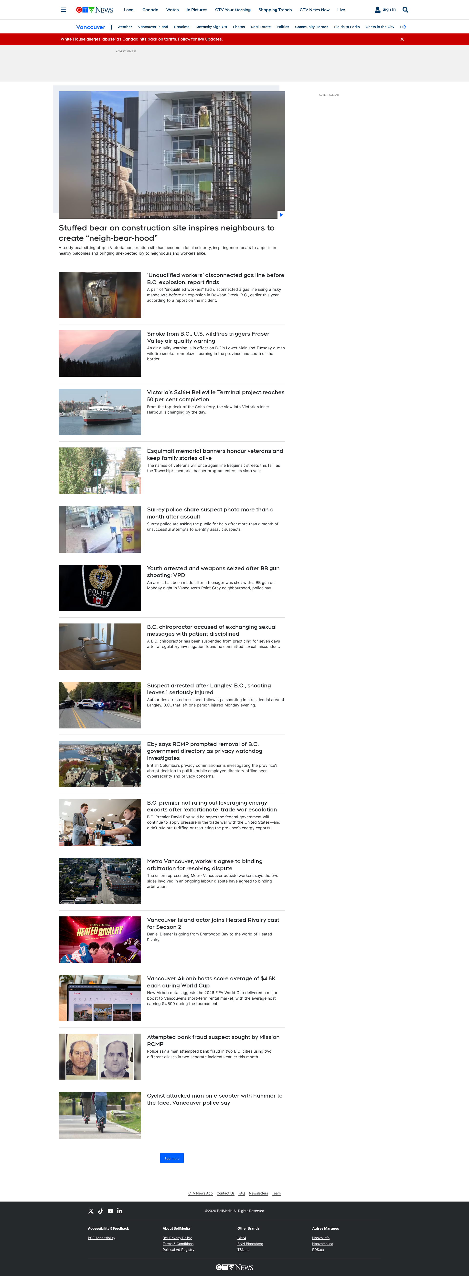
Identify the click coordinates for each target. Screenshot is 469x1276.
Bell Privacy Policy (177, 1238)
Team (276, 1193)
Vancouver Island (153, 27)
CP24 (241, 1238)
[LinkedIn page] (120, 1211)
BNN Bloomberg (250, 1244)
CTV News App (200, 1193)
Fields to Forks (347, 27)
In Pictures (197, 10)
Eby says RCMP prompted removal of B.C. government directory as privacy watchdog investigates (204, 751)
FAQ (241, 1193)
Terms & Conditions (178, 1244)
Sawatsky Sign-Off (211, 27)
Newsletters (258, 1193)
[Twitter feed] (91, 1211)
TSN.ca (243, 1249)
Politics (283, 27)
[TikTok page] (101, 1211)
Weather (124, 27)
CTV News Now (315, 10)
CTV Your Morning (233, 10)
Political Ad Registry (178, 1249)
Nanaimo (182, 27)
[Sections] (63, 10)
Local (129, 10)
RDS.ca (318, 1249)
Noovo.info (321, 1238)
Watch (172, 10)
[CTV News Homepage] (94, 10)
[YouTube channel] (110, 1211)
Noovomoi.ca (322, 1244)
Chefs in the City (380, 27)
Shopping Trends (275, 10)
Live (341, 10)
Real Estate (261, 27)
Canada (150, 10)
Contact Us (225, 1193)
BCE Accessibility (101, 1238)
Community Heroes (311, 27)
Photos (239, 27)
